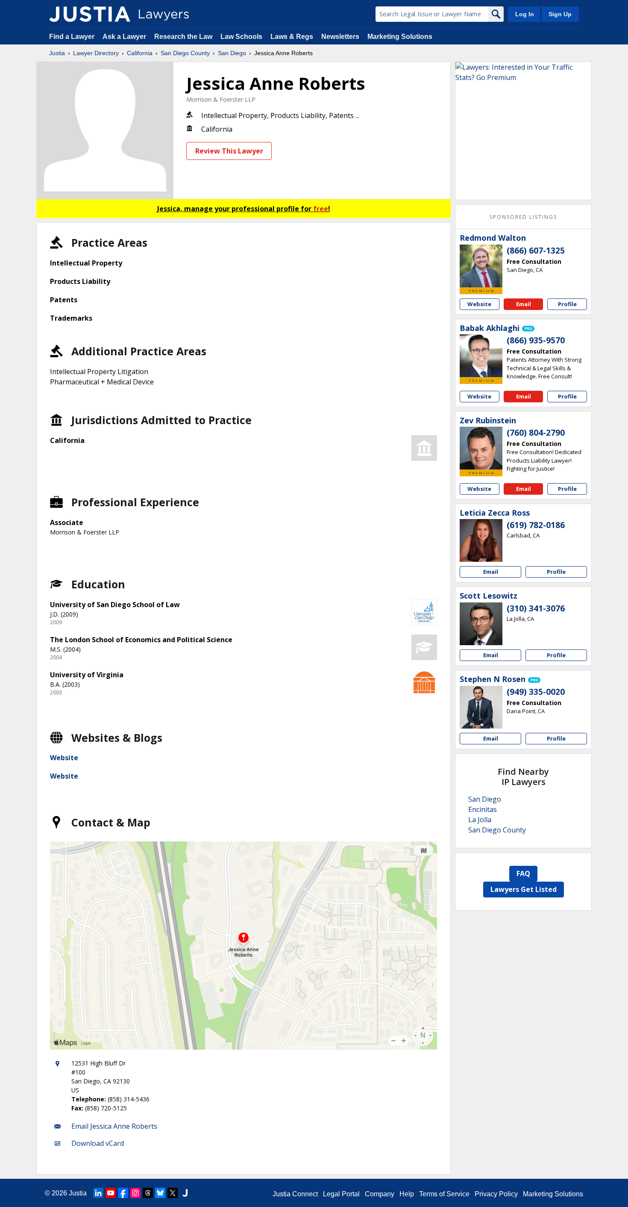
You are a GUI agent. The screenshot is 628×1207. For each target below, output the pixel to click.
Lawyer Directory (96, 53)
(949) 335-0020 (536, 691)
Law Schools (241, 36)
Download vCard (97, 1143)
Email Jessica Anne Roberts (114, 1126)
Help (406, 1194)
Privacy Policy (496, 1194)
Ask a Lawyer (125, 36)
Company (379, 1194)
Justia (57, 53)
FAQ (523, 873)
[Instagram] (135, 1193)
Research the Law (183, 36)
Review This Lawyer (229, 151)
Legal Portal (341, 1194)
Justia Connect (295, 1194)
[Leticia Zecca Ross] (481, 540)
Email (523, 304)
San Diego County (185, 53)
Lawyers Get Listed (523, 889)
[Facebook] (123, 1193)
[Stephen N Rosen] (481, 707)
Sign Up (560, 14)
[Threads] (148, 1193)
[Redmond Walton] (481, 266)
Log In (524, 14)
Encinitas (482, 809)
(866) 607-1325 (536, 250)
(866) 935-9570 (536, 340)
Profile (567, 304)
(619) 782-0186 (536, 525)
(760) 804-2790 (536, 432)
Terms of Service (444, 1194)
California (140, 53)
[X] (172, 1193)
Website (64, 757)
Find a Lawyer (71, 36)
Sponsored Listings (523, 217)
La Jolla (479, 819)
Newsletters (340, 36)
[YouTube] (111, 1193)
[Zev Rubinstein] (481, 448)
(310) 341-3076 (536, 608)
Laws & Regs (291, 36)
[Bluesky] (160, 1193)
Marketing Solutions (399, 36)
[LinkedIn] (98, 1193)
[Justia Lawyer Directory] (89, 14)
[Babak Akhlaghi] (481, 355)
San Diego (232, 53)
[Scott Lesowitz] (481, 623)
